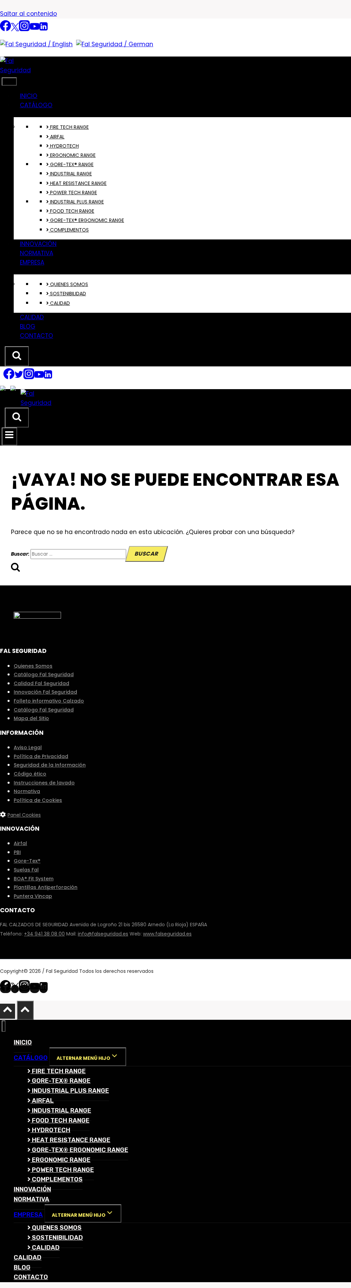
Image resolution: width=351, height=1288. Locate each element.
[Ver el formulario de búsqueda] (17, 356)
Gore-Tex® (27, 860)
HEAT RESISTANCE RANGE (78, 183)
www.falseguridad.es (167, 933)
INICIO (28, 96)
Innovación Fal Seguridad (45, 692)
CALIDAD (59, 303)
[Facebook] (5, 29)
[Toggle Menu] (9, 81)
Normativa (27, 791)
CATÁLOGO (36, 105)
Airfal (20, 843)
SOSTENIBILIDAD (67, 293)
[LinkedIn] (43, 29)
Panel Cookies (24, 815)
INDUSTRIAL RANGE (70, 173)
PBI (17, 852)
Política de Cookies (38, 800)
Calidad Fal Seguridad (41, 683)
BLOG (27, 326)
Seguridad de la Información (50, 764)
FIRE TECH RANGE (69, 127)
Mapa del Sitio (31, 718)
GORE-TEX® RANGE (71, 164)
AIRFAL (56, 136)
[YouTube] (34, 29)
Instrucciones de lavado (44, 782)
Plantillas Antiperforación (45, 887)
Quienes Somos (33, 665)
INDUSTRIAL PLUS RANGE (76, 201)
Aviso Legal (28, 747)
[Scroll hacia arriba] (7, 1011)
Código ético (30, 773)
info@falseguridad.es (103, 933)
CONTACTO (36, 336)
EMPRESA (32, 262)
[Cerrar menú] (3, 1026)
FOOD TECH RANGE (71, 211)
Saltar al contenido (28, 14)
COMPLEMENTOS (69, 229)
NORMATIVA (36, 253)
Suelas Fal (26, 869)
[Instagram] (24, 29)
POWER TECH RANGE (73, 192)
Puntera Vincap (33, 896)
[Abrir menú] (9, 436)
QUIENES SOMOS (68, 284)
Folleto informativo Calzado (49, 700)
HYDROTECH (64, 146)
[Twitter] (15, 29)
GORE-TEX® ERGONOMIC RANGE (86, 220)
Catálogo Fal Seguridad (44, 674)
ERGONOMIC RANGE (72, 155)
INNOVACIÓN (38, 244)
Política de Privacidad (41, 756)
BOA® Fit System (33, 878)
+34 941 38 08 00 (44, 933)
